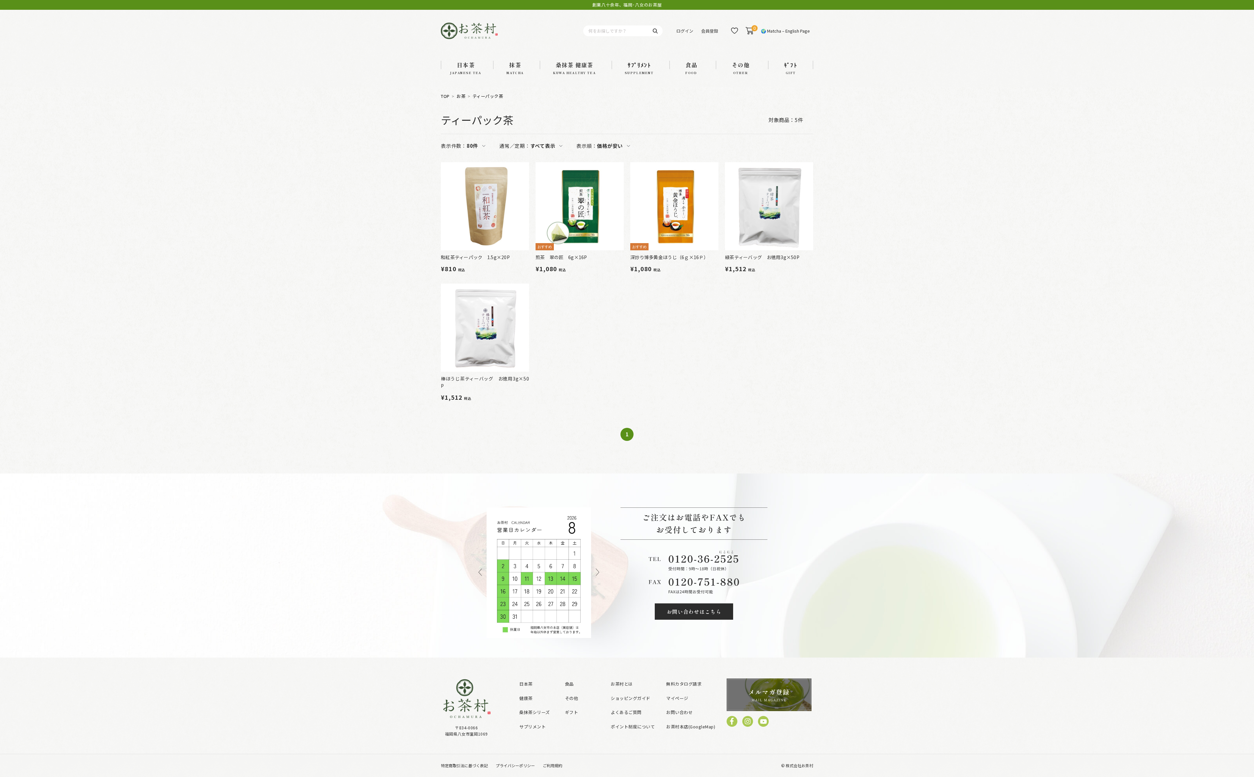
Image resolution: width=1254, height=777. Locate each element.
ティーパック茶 (488, 96)
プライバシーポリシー (515, 765)
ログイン (684, 31)
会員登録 (709, 31)
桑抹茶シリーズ (534, 712)
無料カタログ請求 (683, 684)
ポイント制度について (633, 726)
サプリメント (532, 726)
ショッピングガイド (631, 698)
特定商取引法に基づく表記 (464, 765)
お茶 (461, 96)
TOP (445, 96)
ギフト (571, 712)
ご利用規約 (552, 765)
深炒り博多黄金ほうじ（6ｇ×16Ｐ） (669, 257)
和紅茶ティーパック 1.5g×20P (475, 257)
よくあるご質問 (626, 712)
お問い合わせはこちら (694, 611)
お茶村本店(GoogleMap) (690, 726)
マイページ (677, 698)
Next (597, 572)
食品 (569, 684)
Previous (480, 572)
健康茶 (526, 698)
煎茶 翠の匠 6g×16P (561, 257)
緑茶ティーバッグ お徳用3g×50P (762, 257)
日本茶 (526, 684)
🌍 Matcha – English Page (785, 31)
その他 (571, 698)
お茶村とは (622, 684)
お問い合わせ (679, 712)
